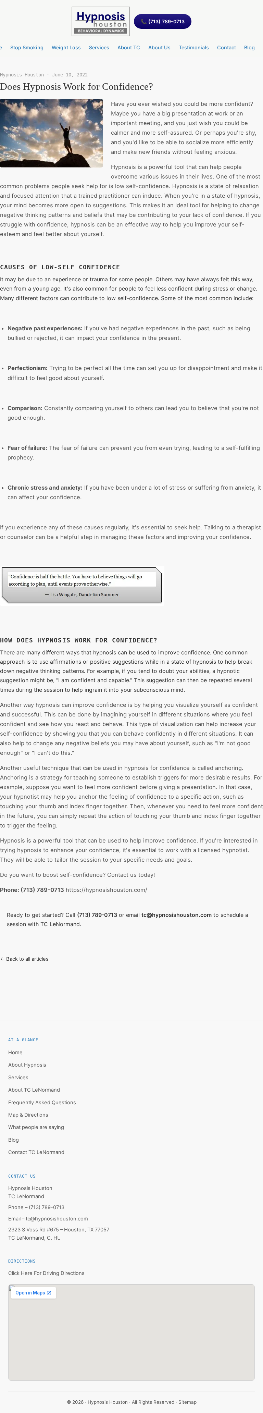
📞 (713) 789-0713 (163, 21)
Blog (249, 47)
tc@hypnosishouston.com (176, 914)
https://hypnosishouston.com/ (106, 889)
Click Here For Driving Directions (46, 1273)
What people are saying (36, 1127)
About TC (128, 47)
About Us (159, 47)
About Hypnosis (27, 1065)
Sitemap (187, 1402)
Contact (226, 47)
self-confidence (81, 874)
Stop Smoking (26, 47)
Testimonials (194, 47)
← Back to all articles (24, 959)
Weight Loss (66, 47)
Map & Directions (28, 1115)
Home (15, 1052)
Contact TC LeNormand (36, 1152)
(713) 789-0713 (42, 889)
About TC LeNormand (34, 1090)
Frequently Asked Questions (42, 1102)
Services (99, 47)
